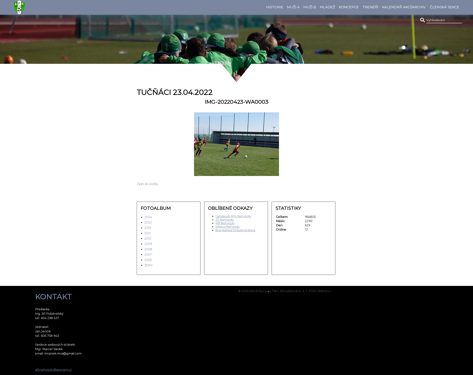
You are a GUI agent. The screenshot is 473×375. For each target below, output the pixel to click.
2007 (148, 254)
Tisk (274, 291)
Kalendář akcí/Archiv (404, 7)
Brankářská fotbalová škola (235, 230)
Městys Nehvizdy (227, 227)
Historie (274, 7)
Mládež (327, 7)
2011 (147, 233)
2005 (148, 260)
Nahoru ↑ (325, 291)
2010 (147, 238)
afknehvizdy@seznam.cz (53, 369)
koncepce (349, 7)
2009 (148, 244)
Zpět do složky (147, 184)
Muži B (309, 7)
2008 (148, 249)
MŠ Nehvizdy (225, 223)
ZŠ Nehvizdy (224, 220)
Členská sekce (444, 7)
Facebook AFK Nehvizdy (233, 216)
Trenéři (370, 7)
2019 (147, 228)
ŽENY (148, 265)
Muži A (293, 7)
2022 (148, 222)
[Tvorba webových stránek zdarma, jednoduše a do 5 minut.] (268, 291)
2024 (148, 217)
